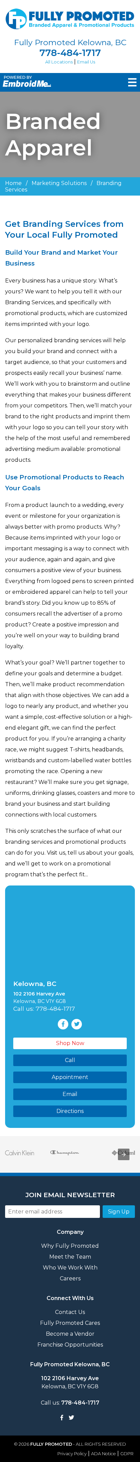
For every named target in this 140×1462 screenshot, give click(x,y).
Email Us (86, 62)
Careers (70, 1278)
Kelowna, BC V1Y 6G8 (70, 1382)
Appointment (70, 1077)
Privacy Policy (72, 1453)
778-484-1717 (70, 52)
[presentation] (123, 1154)
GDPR (127, 1453)
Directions (70, 1111)
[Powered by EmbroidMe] (25, 85)
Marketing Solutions (59, 183)
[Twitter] (71, 1417)
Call (70, 1060)
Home (13, 183)
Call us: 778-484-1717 (44, 1008)
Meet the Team (70, 1257)
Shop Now (70, 1043)
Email (70, 1094)
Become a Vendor (70, 1334)
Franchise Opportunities (70, 1344)
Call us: (70, 1403)
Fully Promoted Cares (70, 1323)
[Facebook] (61, 1417)
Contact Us (70, 1312)
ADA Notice (103, 1453)
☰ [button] (132, 82)
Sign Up (118, 1211)
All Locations (59, 62)
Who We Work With (70, 1267)
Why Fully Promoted (70, 1246)
